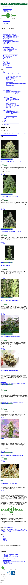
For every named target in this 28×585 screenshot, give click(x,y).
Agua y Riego (6, 42)
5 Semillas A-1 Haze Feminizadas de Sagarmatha (9, 370)
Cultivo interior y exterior (8, 97)
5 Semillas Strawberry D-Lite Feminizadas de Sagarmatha (11, 386)
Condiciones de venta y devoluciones (13, 76)
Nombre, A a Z (8, 133)
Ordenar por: (3, 132)
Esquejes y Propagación (8, 47)
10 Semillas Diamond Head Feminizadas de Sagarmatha (11, 231)
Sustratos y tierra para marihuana (10, 44)
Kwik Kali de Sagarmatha (5, 265)
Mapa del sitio (6, 564)
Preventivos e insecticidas (8, 48)
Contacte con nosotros (7, 563)
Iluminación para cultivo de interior (10, 54)
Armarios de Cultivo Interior (9, 58)
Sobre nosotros (9, 79)
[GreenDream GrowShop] (8, 17)
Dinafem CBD (9, 67)
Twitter (4, 538)
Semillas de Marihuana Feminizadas (10, 35)
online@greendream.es (8, 527)
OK (19, 545)
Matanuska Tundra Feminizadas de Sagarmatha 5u (10, 440)
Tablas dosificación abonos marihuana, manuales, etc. (14, 561)
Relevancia (3, 133)
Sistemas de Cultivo (7, 60)
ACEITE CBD (6, 64)
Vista (2, 136)
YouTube (5, 539)
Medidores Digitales (7, 51)
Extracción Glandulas (7, 50)
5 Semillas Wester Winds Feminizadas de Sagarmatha (10, 405)
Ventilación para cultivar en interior (10, 55)
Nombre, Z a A (15, 133)
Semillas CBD (6, 38)
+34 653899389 (5, 525)
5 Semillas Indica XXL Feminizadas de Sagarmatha (10, 300)
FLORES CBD (6, 62)
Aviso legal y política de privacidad (13, 73)
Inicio (4, 72)
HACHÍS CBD (6, 63)
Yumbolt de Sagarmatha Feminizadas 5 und (9, 483)
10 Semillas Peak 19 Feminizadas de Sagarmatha (10, 196)
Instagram (5, 540)
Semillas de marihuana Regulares (10, 37)
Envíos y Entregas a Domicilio (12, 77)
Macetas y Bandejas (7, 45)
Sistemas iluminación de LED (9, 87)
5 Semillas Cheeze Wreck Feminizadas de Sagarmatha (10, 336)
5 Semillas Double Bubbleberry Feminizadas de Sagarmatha (12, 455)
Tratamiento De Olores (8, 56)
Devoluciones (6, 11)
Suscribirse (15, 545)
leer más (2, 522)
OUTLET (5, 118)
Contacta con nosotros (7, 9)
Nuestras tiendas (6, 7)
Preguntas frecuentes (10, 85)
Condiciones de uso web (11, 75)
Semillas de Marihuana (8, 90)
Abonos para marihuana (8, 43)
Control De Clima (6, 57)
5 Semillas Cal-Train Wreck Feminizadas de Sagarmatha (11, 161)
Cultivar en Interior (7, 110)
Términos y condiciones (11, 78)
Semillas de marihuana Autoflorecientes (11, 36)
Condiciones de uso (7, 10)
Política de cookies (9, 82)
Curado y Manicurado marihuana (10, 49)
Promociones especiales (8, 6)
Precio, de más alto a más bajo (10, 135)
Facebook (5, 536)
